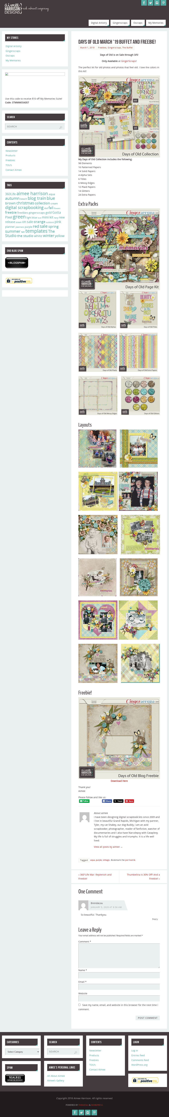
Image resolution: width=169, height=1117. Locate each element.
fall (51, 207)
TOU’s (9, 165)
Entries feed (138, 1055)
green (19, 216)
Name (82, 970)
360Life (10, 194)
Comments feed (140, 1060)
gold (49, 212)
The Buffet (127, 47)
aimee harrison (32, 193)
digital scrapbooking (24, 207)
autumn (12, 198)
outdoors (50, 222)
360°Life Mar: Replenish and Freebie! (95, 876)
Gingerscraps (114, 47)
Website (82, 993)
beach (23, 198)
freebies (22, 212)
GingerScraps (128, 61)
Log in (134, 1050)
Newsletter (12, 150)
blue (51, 198)
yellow (60, 235)
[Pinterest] (163, 3)
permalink (130, 860)
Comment (84, 941)
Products (10, 155)
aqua (92, 860)
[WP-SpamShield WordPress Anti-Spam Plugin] (16, 262)
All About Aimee (56, 1075)
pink (58, 221)
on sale (27, 221)
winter (48, 235)
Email (82, 981)
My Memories (13, 60)
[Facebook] (144, 3)
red (36, 226)
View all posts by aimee (108, 846)
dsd (46, 208)
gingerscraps (37, 212)
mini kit (47, 217)
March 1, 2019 (87, 47)
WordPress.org (139, 1064)
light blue (31, 217)
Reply (155, 919)
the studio (25, 235)
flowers (57, 208)
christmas (25, 203)
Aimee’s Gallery (55, 1080)
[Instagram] (157, 3)
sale (44, 226)
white (38, 236)
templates (36, 231)
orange (39, 221)
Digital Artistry (13, 46)
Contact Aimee (14, 169)
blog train (37, 198)
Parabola (84, 1105)
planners (20, 226)
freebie (11, 212)
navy (56, 217)
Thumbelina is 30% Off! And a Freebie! (143, 876)
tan (23, 231)
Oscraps (10, 55)
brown (10, 203)
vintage (106, 860)
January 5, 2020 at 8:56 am (106, 907)
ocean (18, 222)
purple (99, 860)
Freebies (102, 47)
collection (42, 203)
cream (54, 203)
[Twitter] (150, 3)
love (39, 217)
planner (10, 227)
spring (53, 226)
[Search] (60, 127)
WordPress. (97, 1105)
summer (12, 231)
